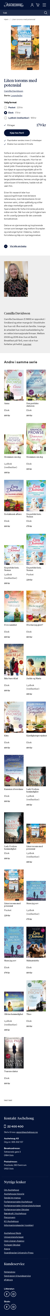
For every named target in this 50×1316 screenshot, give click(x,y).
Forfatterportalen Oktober (16, 1209)
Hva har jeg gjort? (34, 625)
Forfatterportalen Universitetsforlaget (22, 1205)
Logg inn (32, 5)
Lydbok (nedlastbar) (22, 118)
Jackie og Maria (33, 678)
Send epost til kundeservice (17, 1276)
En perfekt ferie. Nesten (33, 515)
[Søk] (45, 13)
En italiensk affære (13, 514)
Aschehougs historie (14, 1194)
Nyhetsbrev (9, 1272)
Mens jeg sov (32, 903)
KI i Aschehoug (11, 1221)
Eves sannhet (10, 625)
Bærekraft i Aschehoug (15, 1213)
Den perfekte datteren (32, 404)
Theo (28, 1014)
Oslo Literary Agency (14, 1241)
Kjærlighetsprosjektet (36, 736)
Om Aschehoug (11, 1190)
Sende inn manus (12, 1197)
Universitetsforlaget (14, 1237)
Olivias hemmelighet (13, 1014)
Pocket (15, 107)
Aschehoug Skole (12, 1233)
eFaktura (8, 1279)
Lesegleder (16, 95)
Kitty (6, 736)
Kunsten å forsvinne (13, 789)
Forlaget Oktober (12, 1245)
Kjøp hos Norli (17, 132)
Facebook (7, 1294)
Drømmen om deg (12, 457)
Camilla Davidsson (13, 91)
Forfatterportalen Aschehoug (18, 1201)
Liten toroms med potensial (34, 847)
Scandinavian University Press (18, 1252)
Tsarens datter (11, 1071)
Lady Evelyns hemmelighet (32, 790)
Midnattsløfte (32, 961)
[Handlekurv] (38, 5)
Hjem (6, 19)
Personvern (9, 1217)
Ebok (14, 113)
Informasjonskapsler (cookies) (19, 1225)
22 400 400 (15, 1126)
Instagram (13, 1294)
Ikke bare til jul (11, 678)
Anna (6, 403)
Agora (7, 1248)
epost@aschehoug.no (27, 1132)
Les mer (27, 344)
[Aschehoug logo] (13, 5)
